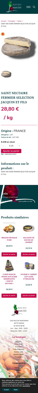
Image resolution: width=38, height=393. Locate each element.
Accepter (6, 389)
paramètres (26, 386)
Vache (19, 21)
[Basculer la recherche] (34, 7)
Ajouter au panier (9, 254)
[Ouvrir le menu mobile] (28, 7)
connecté (15, 201)
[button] (34, 33)
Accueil (3, 21)
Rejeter (16, 389)
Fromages (11, 21)
